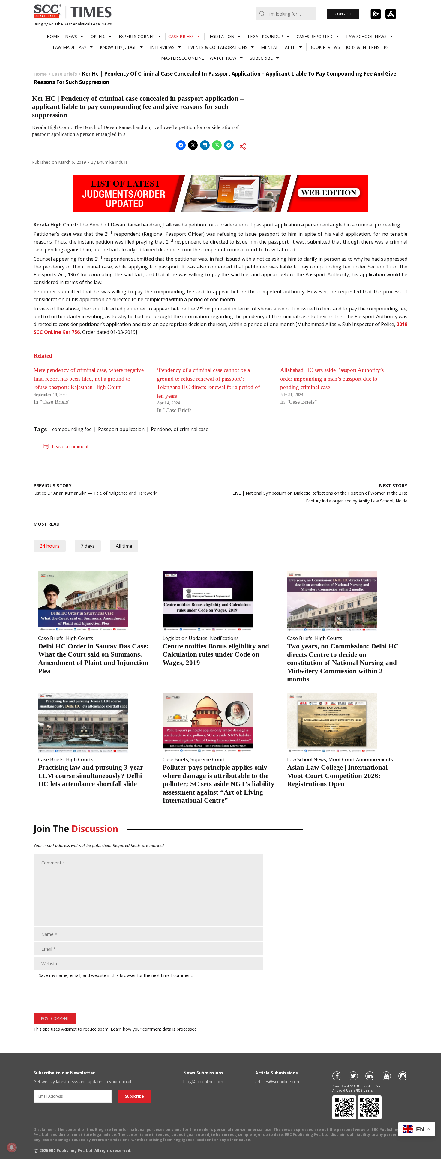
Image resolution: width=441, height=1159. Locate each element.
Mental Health (278, 47)
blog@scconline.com (203, 1081)
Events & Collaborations (218, 47)
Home (53, 36)
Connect (343, 13)
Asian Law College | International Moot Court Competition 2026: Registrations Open (337, 776)
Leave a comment (70, 446)
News (71, 36)
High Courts (79, 638)
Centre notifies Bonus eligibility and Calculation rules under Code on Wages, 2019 (216, 654)
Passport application (121, 429)
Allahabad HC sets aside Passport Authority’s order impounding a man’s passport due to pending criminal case (332, 378)
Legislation (220, 36)
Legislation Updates (185, 638)
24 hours (50, 546)
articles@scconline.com (278, 1081)
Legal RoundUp (265, 36)
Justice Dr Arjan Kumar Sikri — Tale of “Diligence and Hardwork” (96, 489)
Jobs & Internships (367, 47)
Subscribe (261, 58)
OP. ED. (98, 36)
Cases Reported (315, 36)
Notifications (224, 638)
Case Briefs (181, 36)
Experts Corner (137, 36)
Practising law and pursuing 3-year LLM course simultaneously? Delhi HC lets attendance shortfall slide (90, 776)
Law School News (366, 36)
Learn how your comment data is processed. (154, 1029)
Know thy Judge (118, 47)
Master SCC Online (182, 58)
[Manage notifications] (11, 1147)
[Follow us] (336, 1075)
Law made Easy (69, 47)
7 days (88, 546)
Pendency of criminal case (179, 429)
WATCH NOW (223, 58)
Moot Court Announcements (360, 759)
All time (124, 546)
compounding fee (72, 429)
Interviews (162, 47)
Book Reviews (324, 47)
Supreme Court (207, 759)
